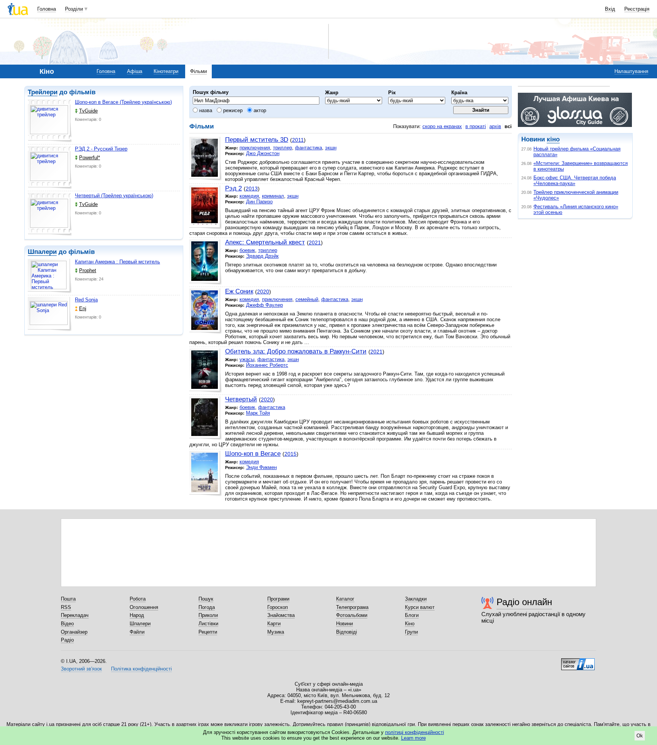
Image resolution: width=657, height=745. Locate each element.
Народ (137, 615)
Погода (206, 607)
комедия (249, 196)
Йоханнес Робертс (267, 365)
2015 (290, 454)
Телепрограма (352, 607)
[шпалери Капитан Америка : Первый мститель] (50, 276)
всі (508, 126)
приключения (255, 148)
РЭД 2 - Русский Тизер (101, 149)
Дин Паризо (259, 201)
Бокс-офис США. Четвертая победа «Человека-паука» (574, 180)
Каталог (345, 599)
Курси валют (420, 607)
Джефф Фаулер (264, 305)
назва (205, 110)
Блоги (412, 615)
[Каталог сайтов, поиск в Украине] (578, 661)
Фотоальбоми (351, 615)
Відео (67, 623)
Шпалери (42, 251)
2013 (252, 188)
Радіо (67, 640)
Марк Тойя (258, 413)
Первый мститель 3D (256, 139)
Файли (137, 632)
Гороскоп (277, 607)
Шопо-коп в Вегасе (253, 453)
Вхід (610, 9)
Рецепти (207, 632)
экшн (330, 148)
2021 (315, 242)
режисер (232, 110)
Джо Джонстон (262, 153)
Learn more (413, 738)
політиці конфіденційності (414, 732)
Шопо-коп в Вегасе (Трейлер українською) (123, 102)
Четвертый (241, 399)
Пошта (68, 599)
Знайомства (281, 615)
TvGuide (88, 111)
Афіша (134, 71)
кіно (553, 139)
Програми (278, 599)
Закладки (416, 599)
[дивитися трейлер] (50, 121)
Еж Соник (239, 291)
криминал (273, 196)
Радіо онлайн (524, 602)
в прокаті (475, 126)
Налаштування (631, 71)
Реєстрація (636, 9)
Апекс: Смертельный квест (265, 242)
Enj (82, 308)
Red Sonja (86, 300)
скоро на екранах (442, 126)
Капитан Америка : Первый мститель (117, 262)
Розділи (74, 9)
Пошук (205, 599)
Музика (275, 632)
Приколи (208, 615)
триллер (282, 148)
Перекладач (75, 615)
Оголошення (144, 607)
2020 (263, 291)
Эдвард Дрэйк (262, 256)
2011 (298, 140)
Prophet (87, 270)
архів (495, 126)
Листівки (208, 623)
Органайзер (74, 632)
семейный (306, 299)
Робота (138, 599)
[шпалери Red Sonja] (50, 314)
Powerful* (89, 157)
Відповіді (346, 632)
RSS (66, 607)
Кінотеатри (166, 71)
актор (259, 110)
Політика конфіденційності (141, 669)
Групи (411, 632)
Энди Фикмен (261, 467)
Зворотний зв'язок (81, 669)
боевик (247, 250)
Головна (46, 9)
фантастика (308, 148)
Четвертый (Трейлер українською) (114, 195)
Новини (344, 623)
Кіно (409, 623)
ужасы (247, 359)
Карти (274, 623)
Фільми (198, 71)
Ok (639, 736)
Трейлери (42, 92)
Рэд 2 (233, 188)
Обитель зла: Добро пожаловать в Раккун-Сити (296, 351)
